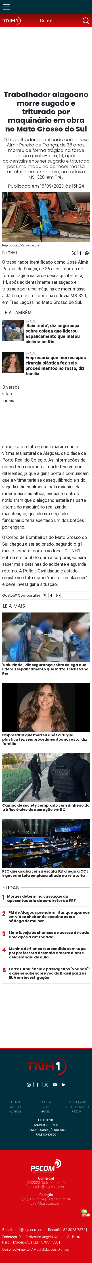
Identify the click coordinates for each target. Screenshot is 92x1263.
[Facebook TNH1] (37, 1084)
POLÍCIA (46, 1102)
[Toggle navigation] (7, 7)
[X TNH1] (46, 1084)
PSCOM (76, 1111)
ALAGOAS (15, 1111)
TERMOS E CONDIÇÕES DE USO (46, 1130)
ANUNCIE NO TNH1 (46, 1125)
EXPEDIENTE (46, 1120)
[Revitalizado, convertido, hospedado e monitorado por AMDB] (85, 1212)
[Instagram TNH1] (29, 1084)
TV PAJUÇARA (76, 1102)
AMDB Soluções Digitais (50, 1249)
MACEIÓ (15, 1106)
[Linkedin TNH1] (63, 1084)
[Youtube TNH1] (55, 1084)
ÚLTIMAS (15, 1102)
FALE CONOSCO (46, 1134)
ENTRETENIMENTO (77, 1106)
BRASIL (45, 1111)
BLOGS (46, 1106)
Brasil (46, 20)
